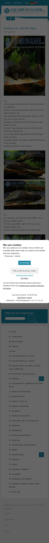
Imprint (29, 298)
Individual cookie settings (24, 275)
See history (24, 278)
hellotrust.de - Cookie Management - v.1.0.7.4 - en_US (24, 300)
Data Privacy (21, 298)
